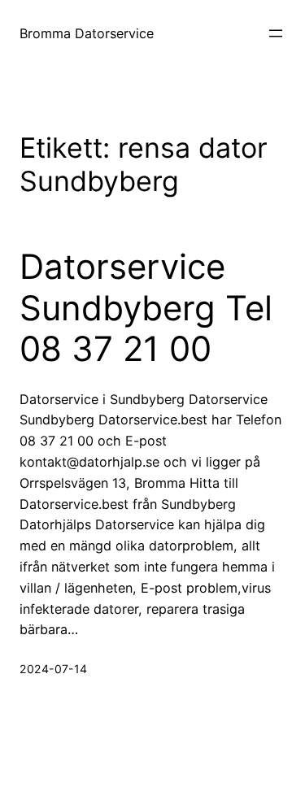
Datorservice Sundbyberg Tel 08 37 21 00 (146, 307)
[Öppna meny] (275, 33)
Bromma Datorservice (87, 33)
